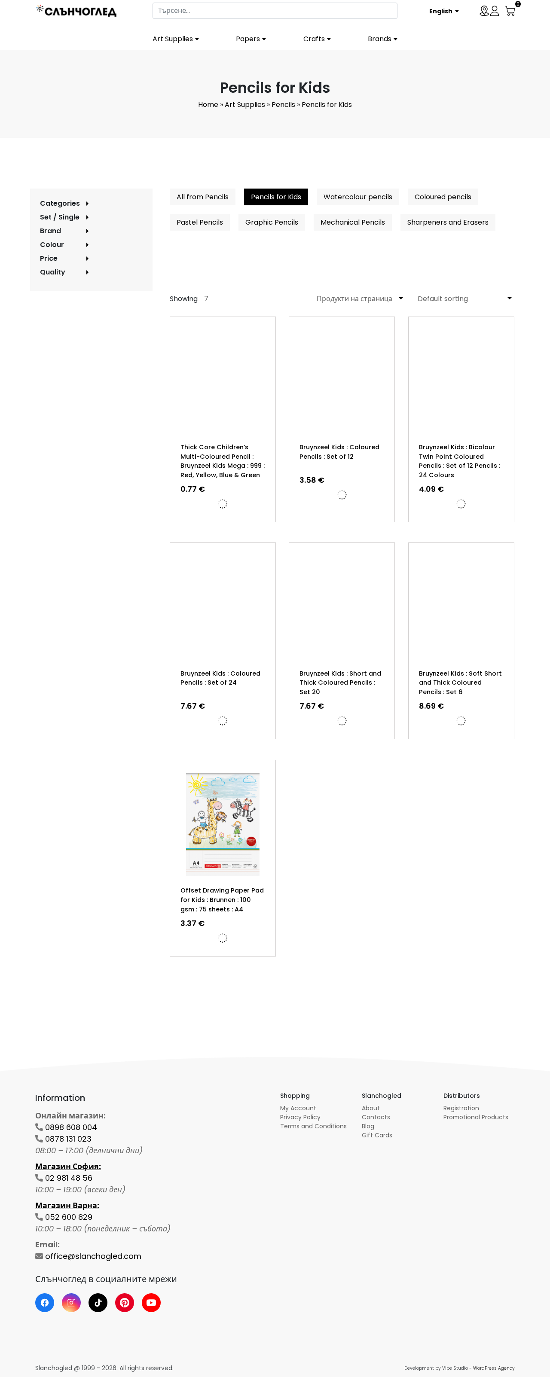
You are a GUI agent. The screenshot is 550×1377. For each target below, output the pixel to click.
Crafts (314, 39)
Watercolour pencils (358, 197)
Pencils (283, 105)
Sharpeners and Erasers (448, 222)
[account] (494, 10)
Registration (461, 1108)
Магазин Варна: (67, 1205)
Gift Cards (377, 1135)
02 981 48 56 (68, 1178)
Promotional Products (475, 1117)
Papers (248, 39)
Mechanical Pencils (353, 222)
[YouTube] (151, 1302)
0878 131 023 (68, 1138)
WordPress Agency (494, 1368)
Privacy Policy (300, 1117)
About (371, 1108)
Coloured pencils (443, 197)
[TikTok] (98, 1302)
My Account (298, 1108)
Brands (379, 39)
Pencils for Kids (276, 197)
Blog (368, 1126)
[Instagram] (71, 1302)
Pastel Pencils (200, 222)
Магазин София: (68, 1166)
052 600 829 (68, 1217)
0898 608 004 (71, 1127)
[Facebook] (44, 1302)
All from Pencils (203, 197)
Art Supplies (173, 39)
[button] (441, 10)
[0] (510, 10)
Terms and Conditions (313, 1126)
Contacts (376, 1117)
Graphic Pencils (271, 222)
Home (208, 105)
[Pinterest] (124, 1302)
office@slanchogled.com (93, 1256)
